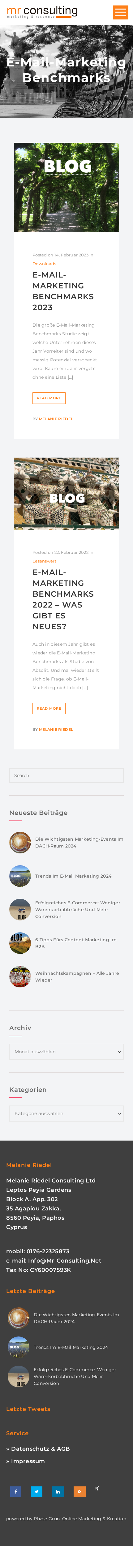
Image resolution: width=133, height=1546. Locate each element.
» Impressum (25, 1461)
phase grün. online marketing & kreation (79, 1518)
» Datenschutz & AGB (38, 1448)
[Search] (117, 463)
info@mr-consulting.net (64, 1260)
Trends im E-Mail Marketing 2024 (73, 876)
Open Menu (120, 13)
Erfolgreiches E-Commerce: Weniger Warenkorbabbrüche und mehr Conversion (77, 909)
